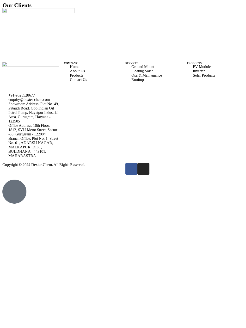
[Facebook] (131, 169)
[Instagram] (143, 169)
